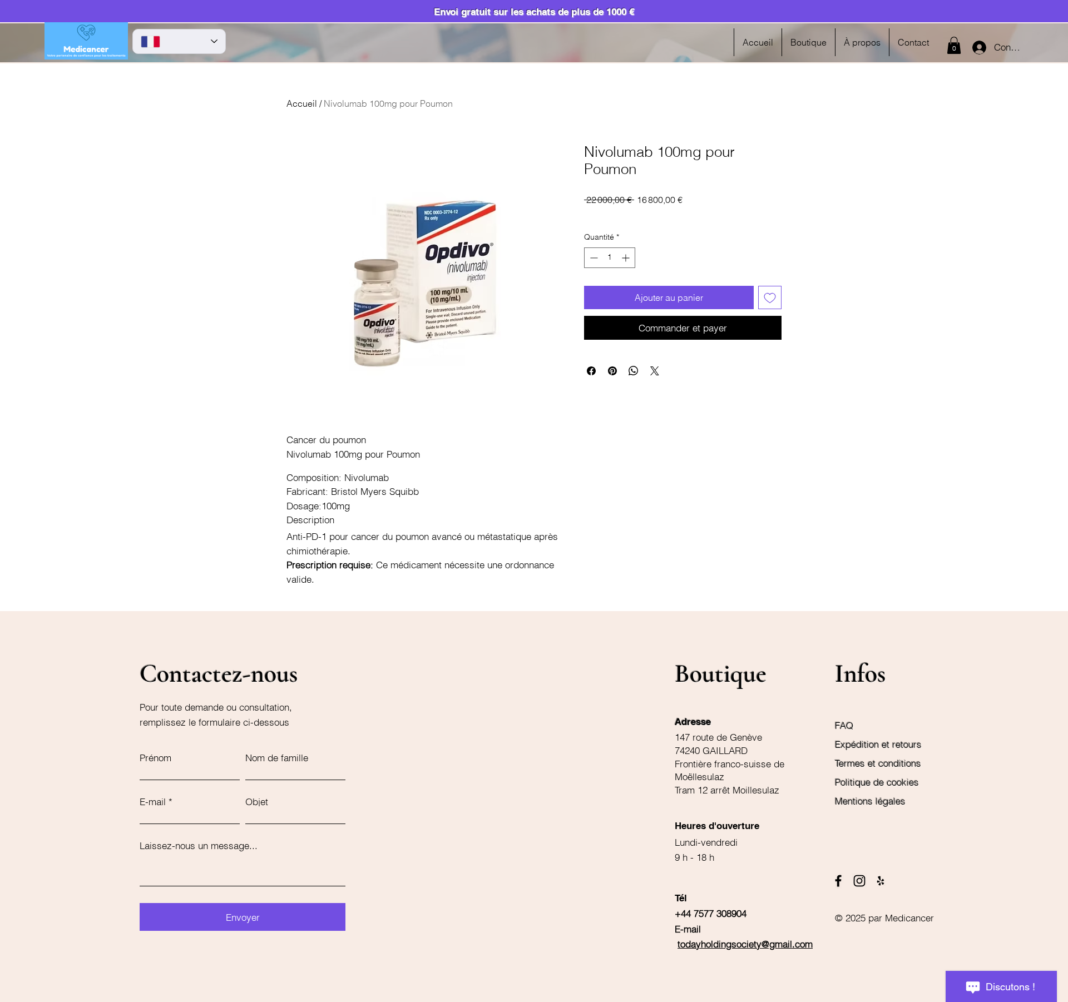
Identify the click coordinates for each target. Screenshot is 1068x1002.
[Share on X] (654, 371)
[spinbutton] (610, 257)
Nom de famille (276, 757)
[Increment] (627, 257)
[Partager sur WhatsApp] (633, 371)
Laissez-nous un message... (199, 845)
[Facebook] (838, 881)
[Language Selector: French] (179, 41)
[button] (954, 45)
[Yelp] (880, 881)
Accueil (301, 103)
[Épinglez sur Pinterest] (612, 371)
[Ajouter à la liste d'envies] (770, 297)
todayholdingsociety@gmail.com (745, 944)
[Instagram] (859, 881)
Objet (256, 801)
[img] (86, 57)
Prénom (155, 757)
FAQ (844, 725)
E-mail (153, 801)
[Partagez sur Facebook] (591, 371)
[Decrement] (593, 257)
